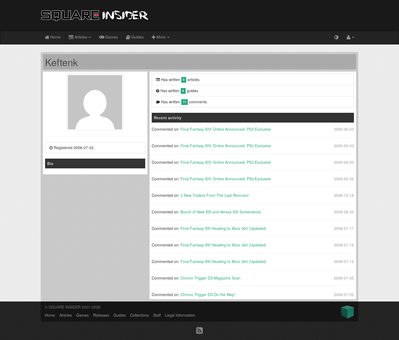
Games (111, 37)
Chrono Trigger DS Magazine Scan (210, 278)
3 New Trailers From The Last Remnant (214, 195)
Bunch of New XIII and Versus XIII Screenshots (220, 211)
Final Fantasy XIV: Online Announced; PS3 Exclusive (225, 129)
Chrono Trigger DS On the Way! (207, 294)
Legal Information (180, 315)
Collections (139, 315)
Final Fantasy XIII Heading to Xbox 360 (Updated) (223, 228)
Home (55, 37)
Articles (81, 37)
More (161, 37)
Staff (157, 315)
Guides (137, 37)
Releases (101, 315)
